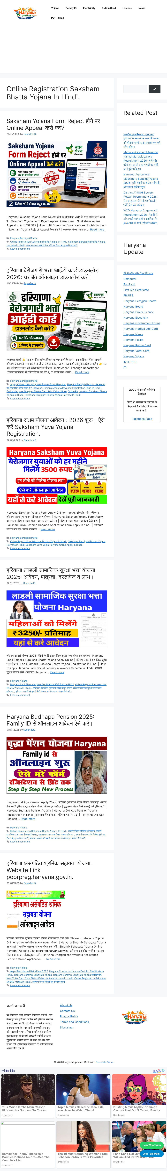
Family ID (71, 8)
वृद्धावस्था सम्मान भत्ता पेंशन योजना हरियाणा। (56, 834)
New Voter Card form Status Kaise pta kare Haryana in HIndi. (40, 978)
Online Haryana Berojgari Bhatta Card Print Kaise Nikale (37, 391)
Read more (97, 229)
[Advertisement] (83, 50)
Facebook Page (142, 418)
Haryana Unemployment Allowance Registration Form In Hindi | (67, 388)
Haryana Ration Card (137, 345)
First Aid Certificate (136, 290)
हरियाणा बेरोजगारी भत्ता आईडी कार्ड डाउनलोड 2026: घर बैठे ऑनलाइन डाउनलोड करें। (53, 273)
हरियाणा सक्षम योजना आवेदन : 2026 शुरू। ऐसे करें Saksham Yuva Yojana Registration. (56, 427)
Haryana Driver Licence (138, 312)
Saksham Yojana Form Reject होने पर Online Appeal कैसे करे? (53, 124)
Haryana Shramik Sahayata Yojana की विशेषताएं (77, 974)
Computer (129, 278)
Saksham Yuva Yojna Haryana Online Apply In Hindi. (54, 544)
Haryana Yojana (18, 680)
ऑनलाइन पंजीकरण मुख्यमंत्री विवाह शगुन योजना (52, 688)
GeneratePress (104, 1062)
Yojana (55, 8)
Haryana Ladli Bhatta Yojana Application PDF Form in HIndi (42, 684)
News (141, 8)
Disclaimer (67, 1027)
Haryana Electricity (135, 317)
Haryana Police (133, 339)
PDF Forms (57, 17)
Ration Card (109, 8)
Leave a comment (20, 248)
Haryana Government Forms (141, 323)
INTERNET (130, 362)
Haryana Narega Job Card (140, 328)
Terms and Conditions (74, 1022)
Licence (127, 8)
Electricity (89, 8)
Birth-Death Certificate (138, 273)
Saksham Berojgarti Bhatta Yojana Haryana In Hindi (52, 395)
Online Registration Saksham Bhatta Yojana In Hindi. (38, 241)
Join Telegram (151, 1153)
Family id (129, 284)
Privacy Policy (69, 1016)
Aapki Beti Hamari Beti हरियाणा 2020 (29, 971)
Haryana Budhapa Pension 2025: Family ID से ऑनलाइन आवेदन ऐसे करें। (50, 720)
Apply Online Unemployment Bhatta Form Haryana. (38, 384)
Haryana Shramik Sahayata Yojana (33, 974)
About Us (66, 1005)
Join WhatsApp (152, 1145)
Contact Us (67, 1011)
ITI (125, 367)
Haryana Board (133, 306)
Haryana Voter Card (136, 350)
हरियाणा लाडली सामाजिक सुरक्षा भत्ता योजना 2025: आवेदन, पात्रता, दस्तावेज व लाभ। (51, 573)
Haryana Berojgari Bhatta (24, 238)
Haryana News (133, 334)
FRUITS (128, 295)
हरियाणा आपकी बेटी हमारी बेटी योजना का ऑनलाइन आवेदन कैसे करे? (43, 691)
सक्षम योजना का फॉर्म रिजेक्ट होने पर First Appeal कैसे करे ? (51, 245)
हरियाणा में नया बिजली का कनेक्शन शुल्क (48, 981)
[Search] (154, 89)
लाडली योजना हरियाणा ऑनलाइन (81, 831)
